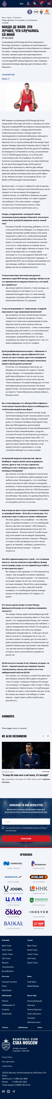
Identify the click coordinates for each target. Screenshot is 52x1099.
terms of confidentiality (24, 828)
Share (4, 78)
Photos (5, 1001)
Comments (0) (8, 74)
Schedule (5, 940)
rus (21, 3)
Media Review (33, 986)
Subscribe (26, 838)
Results (5, 962)
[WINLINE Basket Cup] (41, 11)
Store (39, 1027)
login (9, 728)
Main (4, 17)
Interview (16, 17)
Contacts (31, 1018)
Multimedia (6, 995)
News (9, 17)
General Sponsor (34, 1009)
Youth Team (7, 950)
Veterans (31, 1005)
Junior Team (7, 954)
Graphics (5, 1009)
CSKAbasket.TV (8, 1005)
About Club (31, 995)
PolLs (4, 986)
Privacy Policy (7, 1057)
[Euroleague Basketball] (47, 11)
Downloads (6, 1013)
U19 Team (6, 958)
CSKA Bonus (23, 1027)
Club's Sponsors (34, 1013)
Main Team (6, 945)
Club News (31, 981)
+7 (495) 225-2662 (19, 1081)
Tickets (5, 1027)
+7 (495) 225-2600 (20, 1078)
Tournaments (8, 967)
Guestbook (6, 990)
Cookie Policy (7, 1066)
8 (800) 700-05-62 (23, 1085)
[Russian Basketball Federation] (35, 11)
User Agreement (8, 1061)
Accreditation (8, 971)
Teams (30, 940)
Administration (34, 1022)
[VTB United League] (29, 11)
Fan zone (5, 976)
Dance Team (32, 962)
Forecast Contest (9, 981)
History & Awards (34, 1001)
